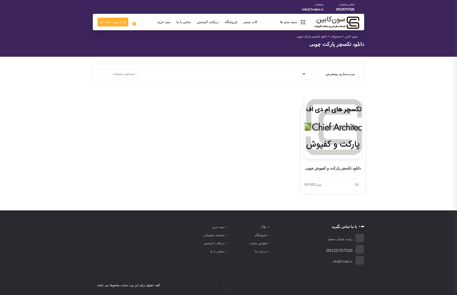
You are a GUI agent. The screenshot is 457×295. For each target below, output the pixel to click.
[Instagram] (348, 285)
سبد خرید (163, 22)
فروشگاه (231, 22)
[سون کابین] (336, 22)
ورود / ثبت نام (109, 22)
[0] (137, 22)
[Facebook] (358, 285)
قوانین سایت (257, 243)
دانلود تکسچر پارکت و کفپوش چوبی (333, 168)
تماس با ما (183, 22)
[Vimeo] (343, 285)
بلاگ (263, 227)
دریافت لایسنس (208, 22)
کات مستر (250, 22)
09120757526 (345, 9)
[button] (103, 74)
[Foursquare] (333, 285)
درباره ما (260, 251)
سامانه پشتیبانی (213, 235)
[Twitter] (353, 285)
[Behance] (338, 285)
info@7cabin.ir (312, 9)
